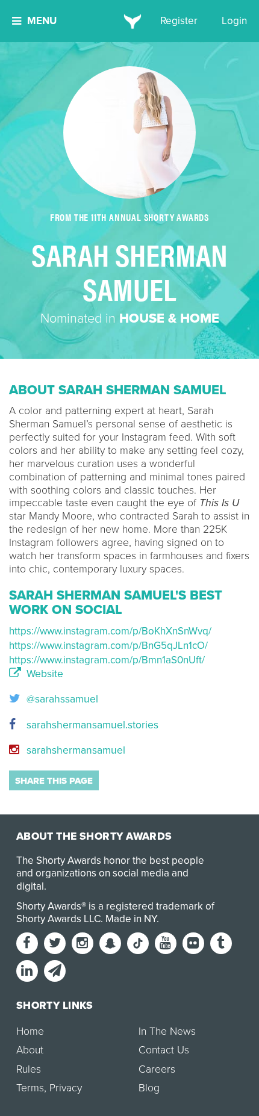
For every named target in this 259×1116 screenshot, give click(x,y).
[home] (130, 21)
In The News (167, 1031)
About (29, 1050)
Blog (149, 1088)
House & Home (169, 318)
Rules (28, 1069)
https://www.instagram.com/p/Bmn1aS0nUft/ (107, 660)
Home (30, 1031)
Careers (157, 1069)
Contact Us (164, 1050)
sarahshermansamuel (74, 750)
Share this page (54, 780)
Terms (30, 1088)
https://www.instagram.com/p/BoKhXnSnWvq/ (110, 631)
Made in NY (131, 919)
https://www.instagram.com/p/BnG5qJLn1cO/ (108, 645)
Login (234, 20)
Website (43, 674)
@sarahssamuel (60, 699)
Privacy (65, 1088)
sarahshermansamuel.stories (90, 725)
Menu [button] (42, 20)
